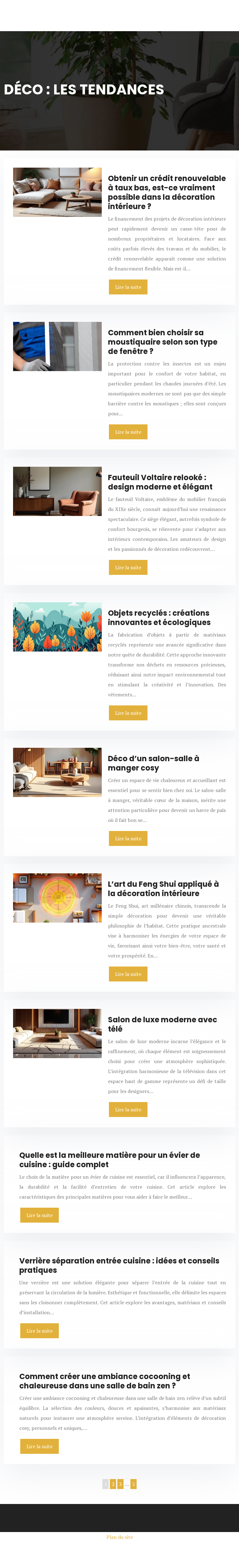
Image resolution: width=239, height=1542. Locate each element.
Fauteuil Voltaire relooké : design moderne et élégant (160, 482)
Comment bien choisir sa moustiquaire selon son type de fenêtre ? (163, 341)
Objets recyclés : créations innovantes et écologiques (159, 618)
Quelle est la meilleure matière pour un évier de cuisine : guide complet (109, 1160)
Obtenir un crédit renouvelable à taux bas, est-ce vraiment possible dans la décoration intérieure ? (167, 192)
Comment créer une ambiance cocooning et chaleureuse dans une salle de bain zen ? (104, 1381)
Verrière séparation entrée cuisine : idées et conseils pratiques (119, 1265)
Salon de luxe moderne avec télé (162, 1024)
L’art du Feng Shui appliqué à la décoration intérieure (163, 889)
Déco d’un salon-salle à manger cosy (153, 763)
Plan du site (119, 1537)
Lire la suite (128, 287)
